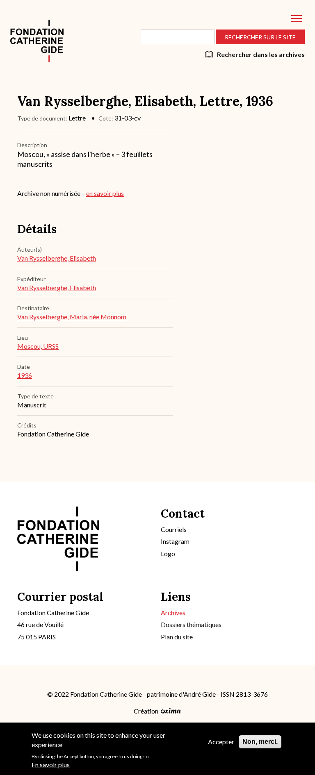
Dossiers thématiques (191, 624)
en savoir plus (105, 193)
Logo (168, 553)
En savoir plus (51, 764)
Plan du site (177, 637)
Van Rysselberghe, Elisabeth (56, 258)
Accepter (221, 741)
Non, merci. (260, 741)
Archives (173, 612)
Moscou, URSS (38, 346)
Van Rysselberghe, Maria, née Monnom (71, 316)
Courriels (174, 529)
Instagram (175, 541)
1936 (24, 375)
